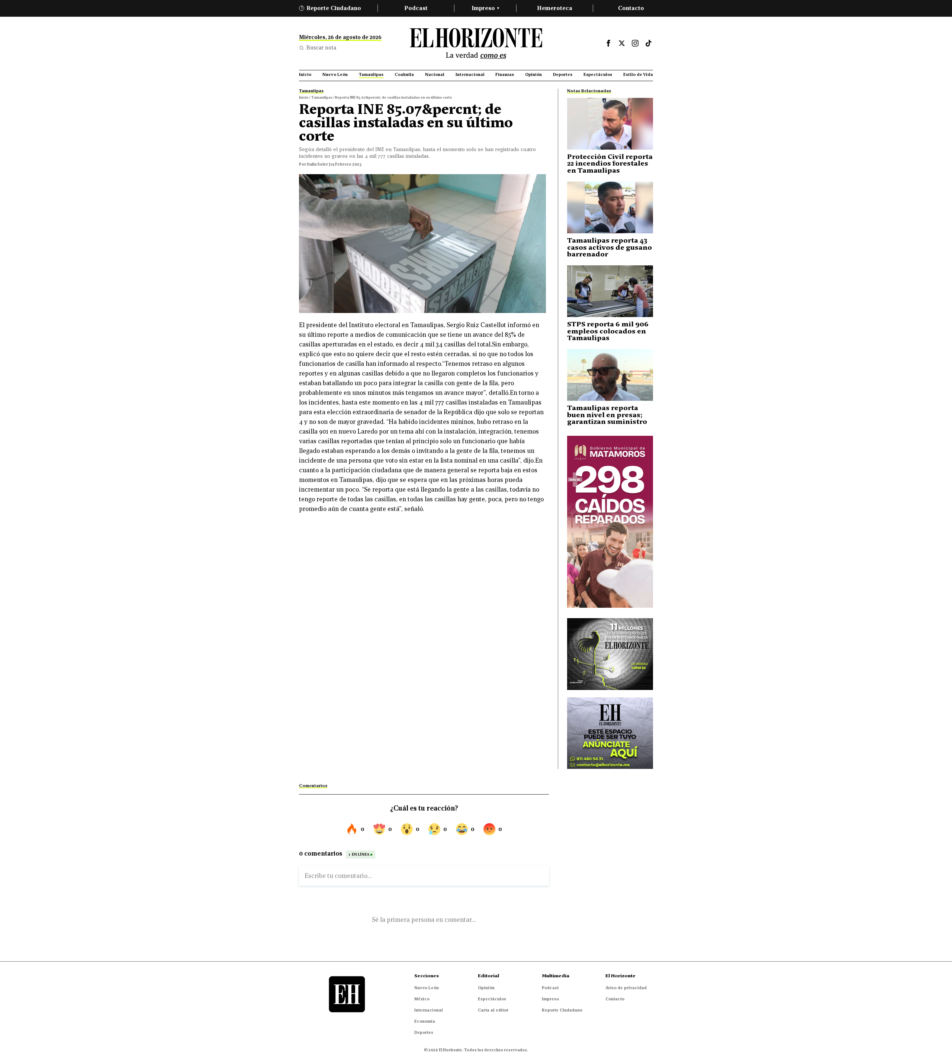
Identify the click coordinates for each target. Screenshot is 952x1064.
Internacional (428, 1010)
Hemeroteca (554, 8)
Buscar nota (321, 47)
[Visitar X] (621, 43)
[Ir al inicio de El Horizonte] (476, 43)
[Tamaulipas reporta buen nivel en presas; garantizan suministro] (610, 375)
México (422, 998)
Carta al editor (493, 1010)
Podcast (416, 8)
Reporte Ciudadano (331, 8)
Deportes (423, 1032)
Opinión (486, 987)
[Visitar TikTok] (648, 43)
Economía (424, 1021)
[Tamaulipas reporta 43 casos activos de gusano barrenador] (610, 207)
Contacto (631, 8)
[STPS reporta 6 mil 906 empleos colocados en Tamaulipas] (610, 291)
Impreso (485, 8)
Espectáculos (492, 998)
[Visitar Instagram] (635, 43)
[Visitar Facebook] (608, 43)
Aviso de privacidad (626, 987)
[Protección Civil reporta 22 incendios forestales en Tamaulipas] (610, 124)
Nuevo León (426, 987)
